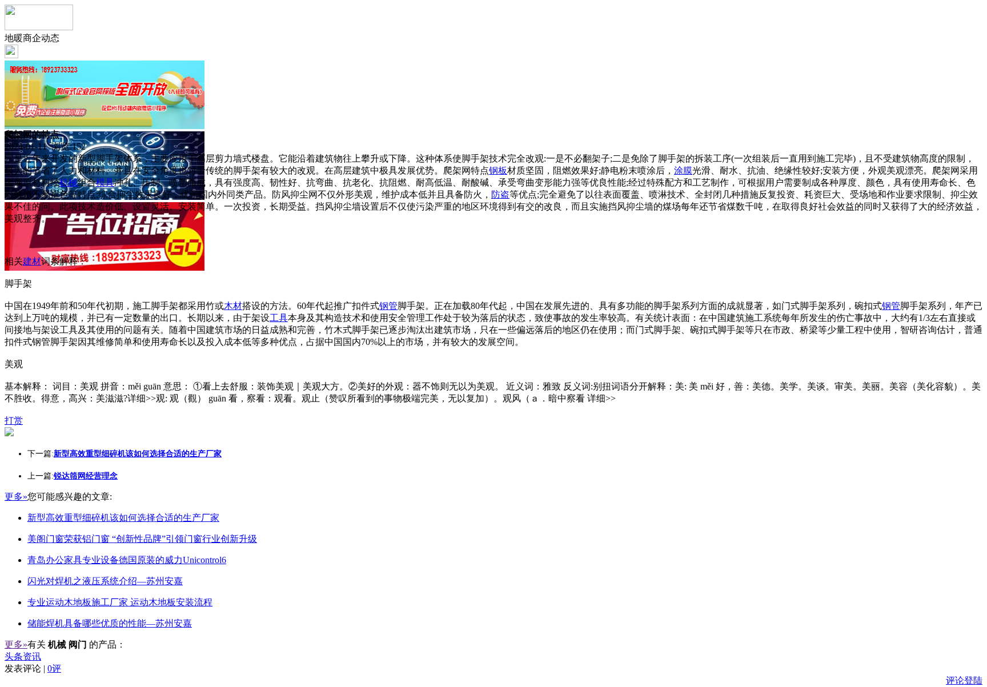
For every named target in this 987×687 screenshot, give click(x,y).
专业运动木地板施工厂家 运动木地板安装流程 (119, 602)
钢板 (498, 170)
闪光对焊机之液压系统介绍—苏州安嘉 (105, 581)
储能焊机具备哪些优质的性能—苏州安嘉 (109, 623)
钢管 (388, 306)
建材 (32, 261)
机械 (68, 182)
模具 (105, 182)
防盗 (500, 194)
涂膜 (683, 170)
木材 (233, 306)
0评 (54, 668)
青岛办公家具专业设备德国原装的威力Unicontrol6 (126, 560)
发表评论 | (33, 668)
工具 (279, 318)
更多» (16, 496)
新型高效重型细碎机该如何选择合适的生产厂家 (123, 518)
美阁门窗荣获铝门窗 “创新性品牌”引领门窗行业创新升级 (142, 539)
